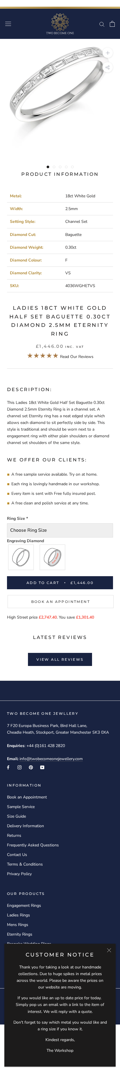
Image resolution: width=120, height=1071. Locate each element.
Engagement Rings (24, 905)
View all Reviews (59, 659)
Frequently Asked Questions (33, 845)
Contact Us (17, 854)
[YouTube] (42, 767)
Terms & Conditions (25, 864)
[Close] (109, 950)
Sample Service (21, 806)
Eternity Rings (19, 934)
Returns (14, 835)
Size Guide (16, 816)
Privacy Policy (19, 874)
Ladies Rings (18, 915)
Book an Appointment (60, 601)
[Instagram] (19, 767)
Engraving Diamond (25, 541)
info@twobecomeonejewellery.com (51, 759)
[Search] (102, 24)
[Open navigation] (8, 24)
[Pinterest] (31, 767)
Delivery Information (25, 826)
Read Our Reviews (60, 356)
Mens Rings (17, 924)
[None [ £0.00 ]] (21, 557)
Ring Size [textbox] (17, 518)
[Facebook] (8, 767)
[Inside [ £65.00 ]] (52, 557)
